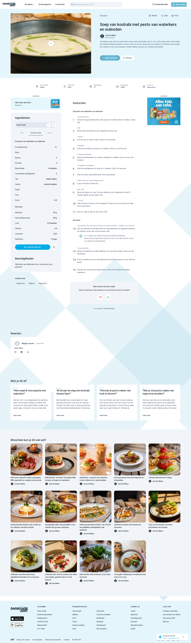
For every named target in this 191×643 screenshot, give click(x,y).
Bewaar (129, 58)
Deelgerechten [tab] (36, 133)
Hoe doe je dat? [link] (169, 618)
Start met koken (111, 58)
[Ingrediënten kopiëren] (54, 247)
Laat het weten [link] (109, 308)
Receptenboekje (161, 4)
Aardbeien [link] (100, 618)
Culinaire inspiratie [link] (170, 611)
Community (60, 4)
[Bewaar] (39, 446)
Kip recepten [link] (101, 629)
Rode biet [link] (100, 611)
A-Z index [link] (41, 629)
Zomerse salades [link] (103, 614)
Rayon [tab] (50, 133)
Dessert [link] (134, 622)
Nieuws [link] (166, 622)
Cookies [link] (67, 640)
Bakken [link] (75, 614)
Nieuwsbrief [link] (42, 625)
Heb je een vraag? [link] (23, 640)
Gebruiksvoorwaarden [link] (53, 640)
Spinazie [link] (99, 622)
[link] (9, 4)
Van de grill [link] (76, 611)
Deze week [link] (41, 611)
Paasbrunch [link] (101, 625)
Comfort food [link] (42, 622)
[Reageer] (21, 352)
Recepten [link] (103, 16)
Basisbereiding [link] (137, 625)
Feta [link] (74, 629)
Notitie (154, 16)
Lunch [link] (133, 611)
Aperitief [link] (134, 614)
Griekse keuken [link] (78, 625)
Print (176, 16)
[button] (20, 283)
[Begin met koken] (50, 43)
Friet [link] (74, 618)
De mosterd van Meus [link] (171, 614)
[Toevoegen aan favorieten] (15, 352)
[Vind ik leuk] (108, 297)
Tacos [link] (74, 622)
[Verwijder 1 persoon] (49, 125)
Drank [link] (133, 629)
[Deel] (27, 352)
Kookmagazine (45, 4)
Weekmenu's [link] (42, 618)
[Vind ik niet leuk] (100, 297)
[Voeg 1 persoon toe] (54, 125)
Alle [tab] (22, 133)
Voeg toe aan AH (34, 247)
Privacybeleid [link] (37, 640)
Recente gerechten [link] (44, 614)
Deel (166, 16)
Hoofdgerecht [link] (136, 618)
